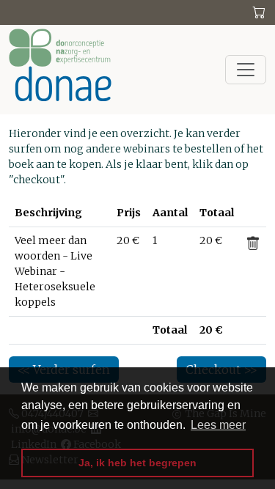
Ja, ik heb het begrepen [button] (137, 462)
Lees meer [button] (218, 425)
